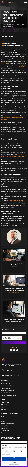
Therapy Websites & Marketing (8, 395)
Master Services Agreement (7, 423)
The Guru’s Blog (5, 402)
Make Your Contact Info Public (12, 39)
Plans (2, 407)
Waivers (3, 432)
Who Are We (4, 404)
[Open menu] (25, 2)
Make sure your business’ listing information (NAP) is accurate (13, 117)
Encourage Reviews (9, 41)
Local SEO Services (5, 383)
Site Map (3, 421)
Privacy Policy (4, 426)
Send (14, 342)
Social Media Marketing (6, 392)
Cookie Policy (4, 428)
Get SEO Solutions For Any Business (13, 45)
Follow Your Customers (10, 43)
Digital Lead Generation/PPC (8, 390)
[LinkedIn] (17, 350)
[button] (14, 36)
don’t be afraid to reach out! (19, 222)
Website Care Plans (5, 388)
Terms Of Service (5, 430)
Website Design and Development (9, 386)
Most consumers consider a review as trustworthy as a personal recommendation (12, 156)
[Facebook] (11, 350)
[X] (14, 350)
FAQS (2, 416)
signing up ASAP (17, 124)
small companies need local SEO (16, 66)
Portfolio (3, 409)
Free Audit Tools (5, 419)
